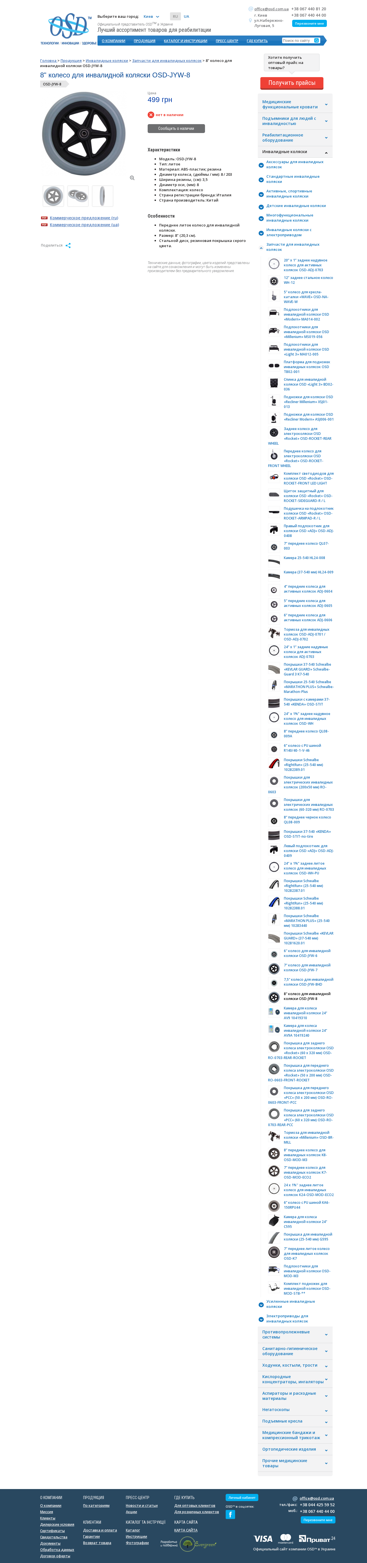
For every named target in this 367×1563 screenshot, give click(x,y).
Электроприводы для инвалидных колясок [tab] (287, 1318)
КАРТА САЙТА (186, 1530)
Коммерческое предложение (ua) (84, 224)
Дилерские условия (57, 1524)
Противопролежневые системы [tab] (286, 1334)
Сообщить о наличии (176, 128)
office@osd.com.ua (271, 8)
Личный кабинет (242, 1497)
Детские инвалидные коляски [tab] (296, 205)
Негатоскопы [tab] (276, 1409)
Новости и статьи (142, 1505)
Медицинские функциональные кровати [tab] (290, 104)
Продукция (144, 40)
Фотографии (137, 1542)
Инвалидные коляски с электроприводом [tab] (289, 232)
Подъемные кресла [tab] (282, 1421)
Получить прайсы (292, 82)
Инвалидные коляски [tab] (284, 151)
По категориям (96, 1505)
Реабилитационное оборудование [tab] (282, 137)
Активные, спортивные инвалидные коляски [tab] (289, 193)
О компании (113, 40)
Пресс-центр (227, 40)
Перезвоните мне (309, 23)
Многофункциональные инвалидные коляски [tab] (289, 217)
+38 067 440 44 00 (308, 15)
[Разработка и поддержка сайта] (188, 1550)
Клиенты (47, 1518)
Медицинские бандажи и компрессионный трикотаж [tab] (291, 1435)
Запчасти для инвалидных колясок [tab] (292, 247)
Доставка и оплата (100, 1530)
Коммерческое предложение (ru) (84, 217)
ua (186, 16)
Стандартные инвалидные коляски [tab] (293, 179)
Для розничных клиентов (196, 1511)
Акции (131, 1511)
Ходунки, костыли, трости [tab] (289, 1365)
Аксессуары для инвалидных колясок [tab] (294, 164)
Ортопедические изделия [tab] (289, 1449)
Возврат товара (97, 1542)
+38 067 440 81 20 (308, 8)
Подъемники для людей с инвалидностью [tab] (289, 121)
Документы (50, 1543)
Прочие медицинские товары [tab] (284, 1463)
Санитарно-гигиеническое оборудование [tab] (289, 1351)
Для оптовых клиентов (194, 1505)
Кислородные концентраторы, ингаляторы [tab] (293, 1379)
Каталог (133, 1530)
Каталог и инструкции (185, 40)
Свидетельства (53, 1537)
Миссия (46, 1511)
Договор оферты (55, 1556)
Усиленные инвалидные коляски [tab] (290, 1304)
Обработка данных (57, 1549)
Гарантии (91, 1536)
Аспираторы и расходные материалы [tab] (289, 1396)
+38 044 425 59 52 (317, 1504)
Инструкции (136, 1536)
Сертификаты (52, 1530)
